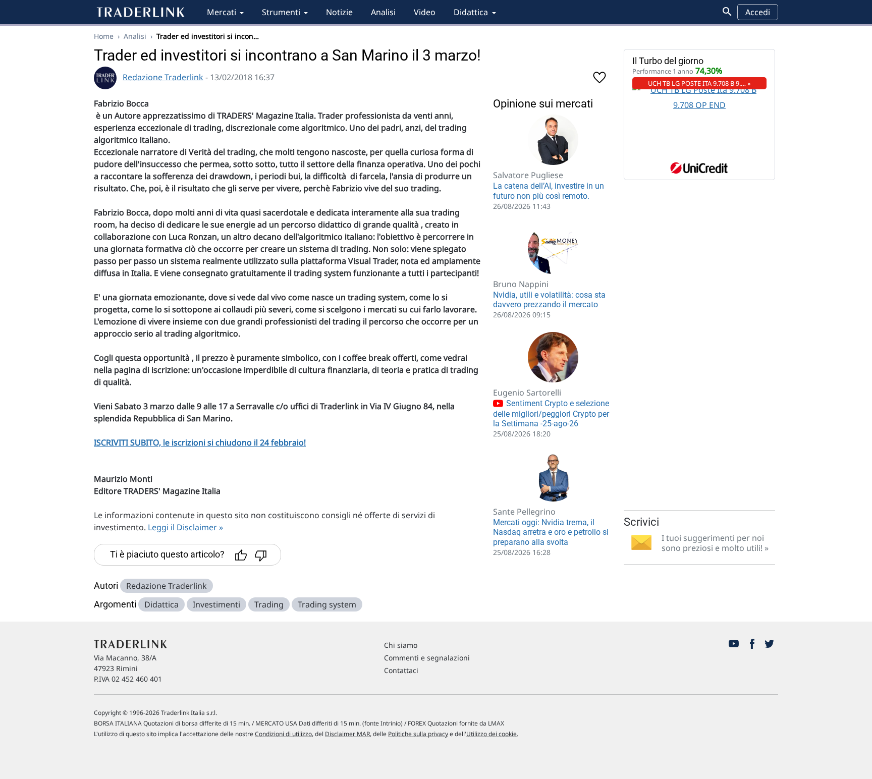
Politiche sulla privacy (418, 734)
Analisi (383, 12)
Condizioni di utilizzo (283, 734)
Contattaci (401, 670)
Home (104, 36)
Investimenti (216, 604)
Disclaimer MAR (347, 734)
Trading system (327, 604)
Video (424, 12)
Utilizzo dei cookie (491, 734)
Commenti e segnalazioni (427, 657)
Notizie (339, 12)
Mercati (221, 12)
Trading (269, 604)
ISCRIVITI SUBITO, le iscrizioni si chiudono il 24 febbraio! (200, 442)
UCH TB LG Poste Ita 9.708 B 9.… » (699, 83)
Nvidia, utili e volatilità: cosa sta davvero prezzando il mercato (549, 299)
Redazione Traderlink (163, 77)
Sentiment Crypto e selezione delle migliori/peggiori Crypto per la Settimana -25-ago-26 (551, 413)
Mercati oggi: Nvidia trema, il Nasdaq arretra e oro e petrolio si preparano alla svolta (551, 532)
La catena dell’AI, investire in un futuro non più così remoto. (548, 190)
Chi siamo (400, 645)
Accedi (757, 12)
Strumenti (281, 12)
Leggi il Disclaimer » (185, 527)
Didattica (471, 12)
